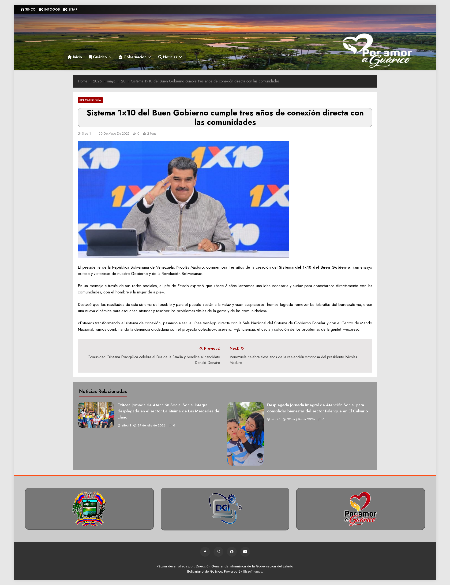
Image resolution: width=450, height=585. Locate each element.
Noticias (169, 57)
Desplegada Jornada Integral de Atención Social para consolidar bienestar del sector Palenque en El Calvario (317, 408)
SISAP (72, 9)
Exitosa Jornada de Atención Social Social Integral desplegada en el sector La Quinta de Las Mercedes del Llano (169, 411)
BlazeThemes (252, 571)
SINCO (30, 9)
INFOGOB (51, 9)
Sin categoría (90, 100)
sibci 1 (86, 133)
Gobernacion (134, 57)
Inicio (77, 57)
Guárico (99, 57)
